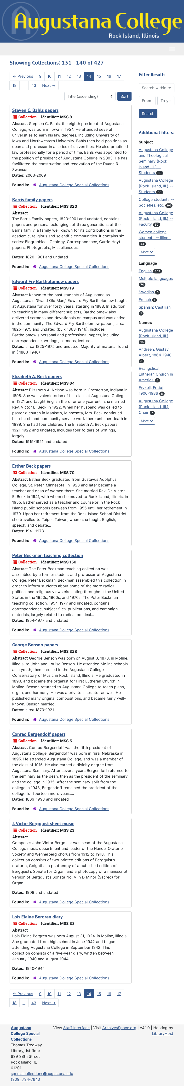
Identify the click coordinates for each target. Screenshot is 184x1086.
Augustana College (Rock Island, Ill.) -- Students (156, 186)
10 (49, 76)
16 (109, 76)
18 (14, 85)
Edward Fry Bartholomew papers (45, 281)
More (145, 252)
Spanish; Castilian (155, 307)
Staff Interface (76, 1027)
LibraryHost (162, 1033)
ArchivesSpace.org (119, 1027)
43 (33, 85)
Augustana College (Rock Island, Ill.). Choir (156, 406)
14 (89, 76)
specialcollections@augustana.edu (42, 1073)
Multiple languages (156, 278)
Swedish (147, 291)
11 (59, 76)
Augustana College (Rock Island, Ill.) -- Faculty (156, 218)
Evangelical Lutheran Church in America (156, 374)
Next (49, 85)
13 (79, 76)
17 (119, 76)
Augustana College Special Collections (74, 184)
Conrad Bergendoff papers (38, 734)
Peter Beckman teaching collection (47, 555)
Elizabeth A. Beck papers (37, 376)
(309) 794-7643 (25, 1079)
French (145, 299)
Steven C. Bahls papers (35, 110)
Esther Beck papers (31, 466)
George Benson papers (35, 645)
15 (99, 76)
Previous (23, 76)
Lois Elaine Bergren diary (37, 917)
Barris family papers (32, 199)
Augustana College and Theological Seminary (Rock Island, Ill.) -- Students (156, 161)
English (146, 270)
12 (69, 76)
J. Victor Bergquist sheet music (43, 823)
